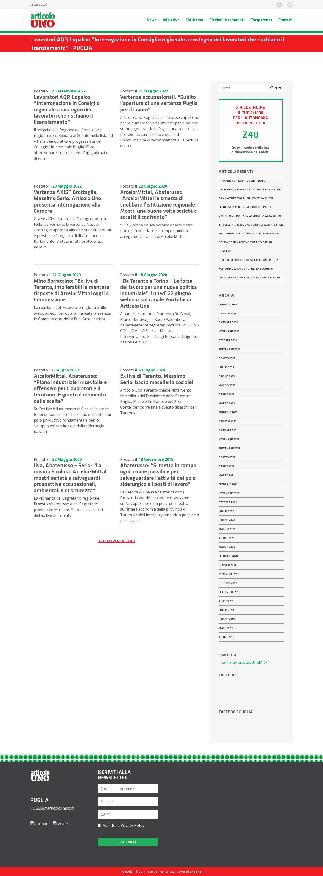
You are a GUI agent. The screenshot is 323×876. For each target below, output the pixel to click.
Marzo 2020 (227, 547)
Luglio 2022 (226, 367)
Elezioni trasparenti (226, 20)
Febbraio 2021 (228, 484)
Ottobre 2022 (228, 340)
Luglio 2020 (226, 511)
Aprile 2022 (226, 394)
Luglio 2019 (226, 610)
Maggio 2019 (227, 628)
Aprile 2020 (227, 538)
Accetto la (122, 825)
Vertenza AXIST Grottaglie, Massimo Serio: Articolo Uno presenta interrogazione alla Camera (67, 201)
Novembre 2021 (229, 439)
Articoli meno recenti (116, 541)
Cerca (276, 87)
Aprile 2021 (226, 466)
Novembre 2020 (229, 493)
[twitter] (290, 4)
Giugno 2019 (227, 619)
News (152, 20)
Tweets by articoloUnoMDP (243, 662)
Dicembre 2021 (228, 430)
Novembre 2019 (229, 574)
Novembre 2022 (229, 331)
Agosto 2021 (227, 457)
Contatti (286, 20)
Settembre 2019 (229, 592)
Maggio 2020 (227, 529)
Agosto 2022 (227, 358)
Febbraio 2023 (228, 304)
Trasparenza (261, 20)
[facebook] (279, 4)
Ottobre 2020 (228, 502)
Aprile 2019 (226, 637)
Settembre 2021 (229, 448)
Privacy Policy (132, 825)
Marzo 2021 (227, 475)
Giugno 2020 (227, 520)
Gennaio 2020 (228, 565)
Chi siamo (194, 20)
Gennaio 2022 (227, 421)
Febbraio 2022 (228, 412)
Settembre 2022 (229, 349)
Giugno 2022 (227, 376)
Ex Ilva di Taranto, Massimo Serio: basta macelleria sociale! (156, 379)
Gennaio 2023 (227, 313)
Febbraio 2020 (228, 556)
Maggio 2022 (227, 385)
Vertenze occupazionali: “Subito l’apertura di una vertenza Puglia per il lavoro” (159, 103)
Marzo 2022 (227, 403)
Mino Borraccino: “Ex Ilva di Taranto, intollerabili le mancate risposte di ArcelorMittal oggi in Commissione (71, 290)
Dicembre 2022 (228, 322)
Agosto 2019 (227, 601)
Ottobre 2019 (228, 583)
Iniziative (171, 20)
